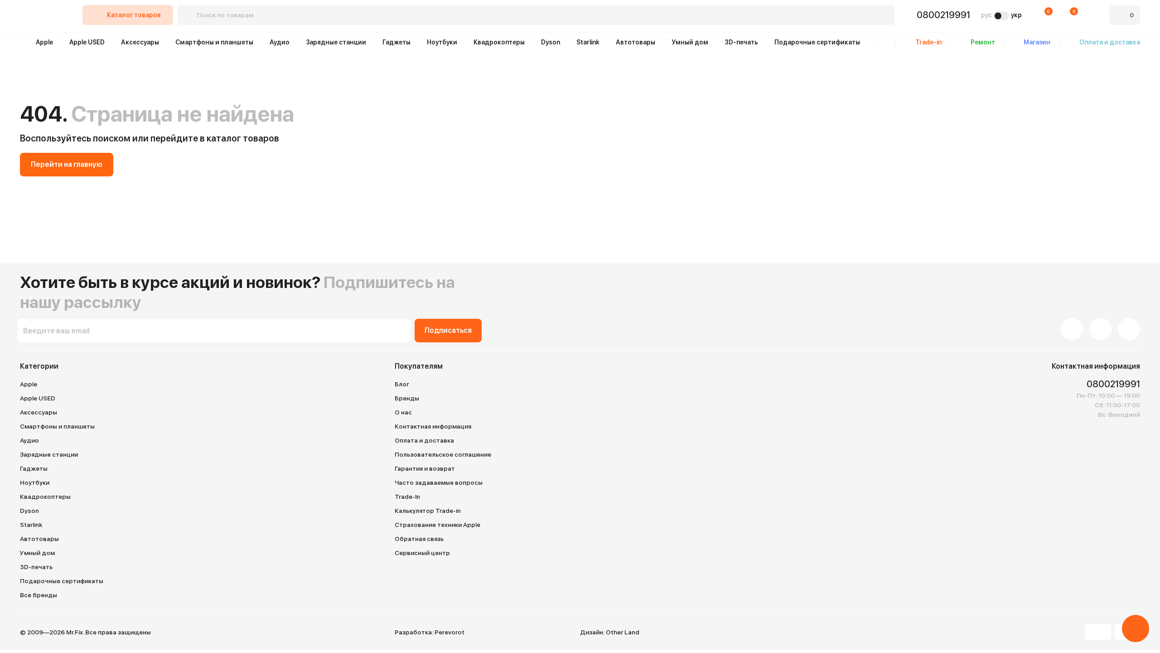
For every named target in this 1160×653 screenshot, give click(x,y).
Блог (402, 384)
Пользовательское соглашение (443, 454)
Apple (44, 42)
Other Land (622, 632)
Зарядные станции (336, 42)
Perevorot (449, 632)
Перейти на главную (66, 164)
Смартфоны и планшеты (214, 42)
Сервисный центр (422, 552)
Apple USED (87, 42)
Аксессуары (140, 42)
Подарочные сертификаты (817, 42)
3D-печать (741, 42)
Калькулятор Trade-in (428, 510)
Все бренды (38, 595)
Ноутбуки (442, 42)
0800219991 (943, 15)
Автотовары (635, 42)
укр (1016, 15)
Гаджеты (396, 42)
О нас (403, 412)
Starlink (587, 42)
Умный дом (690, 42)
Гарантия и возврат (425, 468)
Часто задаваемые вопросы (439, 482)
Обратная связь (419, 538)
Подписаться (448, 330)
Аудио (280, 42)
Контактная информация (433, 426)
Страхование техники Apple (437, 524)
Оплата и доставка (424, 440)
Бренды (407, 398)
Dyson (550, 42)
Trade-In (407, 496)
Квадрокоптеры (499, 42)
